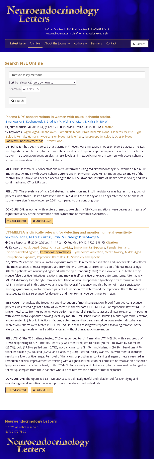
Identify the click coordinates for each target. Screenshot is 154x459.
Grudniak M (54, 121)
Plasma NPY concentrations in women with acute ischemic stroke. (58, 117)
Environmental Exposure (89, 247)
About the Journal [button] (56, 43)
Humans (33, 136)
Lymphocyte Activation (88, 252)
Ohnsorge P (73, 237)
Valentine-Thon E (16, 237)
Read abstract (17, 220)
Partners (96, 43)
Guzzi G (46, 237)
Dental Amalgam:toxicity (56, 247)
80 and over (48, 132)
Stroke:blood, (54, 141)
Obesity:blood (124, 136)
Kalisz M (93, 121)
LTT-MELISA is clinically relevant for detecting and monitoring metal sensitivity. (69, 232)
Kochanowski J (35, 121)
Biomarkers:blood (69, 132)
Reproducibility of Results (53, 257)
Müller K (34, 237)
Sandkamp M (90, 237)
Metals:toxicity (114, 252)
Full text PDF (43, 220)
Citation (107, 127)
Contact (111, 43)
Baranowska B (14, 121)
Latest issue (18, 43)
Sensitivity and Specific (85, 257)
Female (21, 136)
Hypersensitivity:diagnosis (21, 252)
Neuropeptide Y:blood (99, 136)
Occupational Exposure (20, 257)
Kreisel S (58, 237)
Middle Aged (75, 136)
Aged (27, 132)
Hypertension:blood (53, 136)
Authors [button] (79, 43)
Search (140, 44)
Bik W (103, 121)
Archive (35, 43)
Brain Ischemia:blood (95, 132)
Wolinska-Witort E (74, 121)
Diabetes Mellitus (122, 132)
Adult (27, 247)
